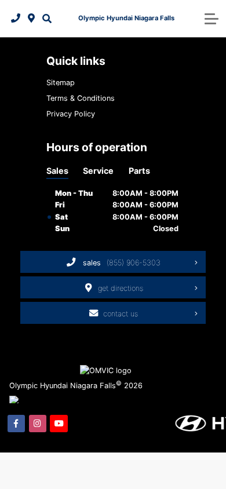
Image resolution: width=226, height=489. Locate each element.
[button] (46, 19)
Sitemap (60, 82)
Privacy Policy (70, 114)
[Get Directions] (31, 19)
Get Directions (120, 288)
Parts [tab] (139, 171)
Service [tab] (98, 171)
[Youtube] (58, 423)
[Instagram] (37, 423)
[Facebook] (16, 423)
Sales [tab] (57, 171)
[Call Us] (16, 19)
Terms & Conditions (80, 98)
